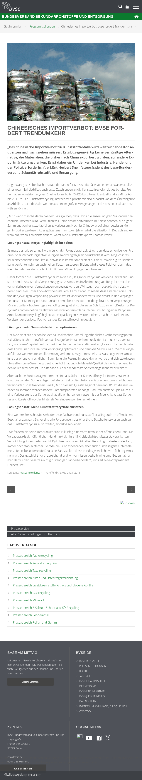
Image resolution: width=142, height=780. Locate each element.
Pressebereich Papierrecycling (33, 556)
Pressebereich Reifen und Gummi (35, 622)
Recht (83, 671)
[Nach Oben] (136, 775)
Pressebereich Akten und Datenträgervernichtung (45, 578)
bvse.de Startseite (91, 661)
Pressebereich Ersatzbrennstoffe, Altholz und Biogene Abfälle (53, 585)
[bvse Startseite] (136, 16)
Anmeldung (30, 681)
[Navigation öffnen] (136, 7)
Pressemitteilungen (31, 472)
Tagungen (85, 676)
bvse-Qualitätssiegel (93, 681)
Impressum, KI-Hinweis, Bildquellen (103, 706)
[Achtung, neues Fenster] (79, 737)
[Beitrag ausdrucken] (128, 503)
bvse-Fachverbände (92, 691)
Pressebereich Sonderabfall (31, 615)
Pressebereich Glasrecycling (31, 593)
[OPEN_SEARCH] (120, 6)
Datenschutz (88, 701)
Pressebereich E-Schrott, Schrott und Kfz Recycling (46, 608)
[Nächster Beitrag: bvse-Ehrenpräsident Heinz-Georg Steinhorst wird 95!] (131, 489)
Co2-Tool (85, 711)
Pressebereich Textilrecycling (32, 571)
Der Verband (87, 686)
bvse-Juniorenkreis (92, 696)
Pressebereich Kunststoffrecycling (35, 563)
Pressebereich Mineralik (29, 600)
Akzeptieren (23, 768)
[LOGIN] (127, 6)
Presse (32, 775)
